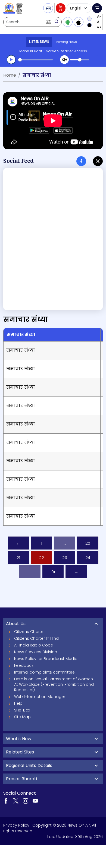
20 (87, 543)
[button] (49, 22)
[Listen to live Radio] (61, 8)
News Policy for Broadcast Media (45, 658)
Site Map (22, 717)
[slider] (35, 59)
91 (53, 572)
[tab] (81, 161)
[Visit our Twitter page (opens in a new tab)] (15, 800)
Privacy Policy (16, 825)
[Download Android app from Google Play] (68, 22)
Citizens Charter (29, 631)
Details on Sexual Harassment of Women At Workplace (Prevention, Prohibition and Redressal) (54, 684)
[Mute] (64, 59)
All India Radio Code (33, 645)
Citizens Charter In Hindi (37, 638)
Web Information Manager (39, 696)
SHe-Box (22, 710)
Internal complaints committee (44, 672)
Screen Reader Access (66, 51)
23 (64, 557)
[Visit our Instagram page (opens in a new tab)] (25, 800)
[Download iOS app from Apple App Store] (78, 22)
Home (9, 75)
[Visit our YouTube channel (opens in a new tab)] (35, 800)
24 (87, 557)
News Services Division (35, 652)
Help (18, 703)
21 (18, 557)
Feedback (23, 665)
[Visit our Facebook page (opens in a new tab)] (6, 800)
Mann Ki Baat (30, 51)
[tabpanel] (53, 239)
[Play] (11, 59)
